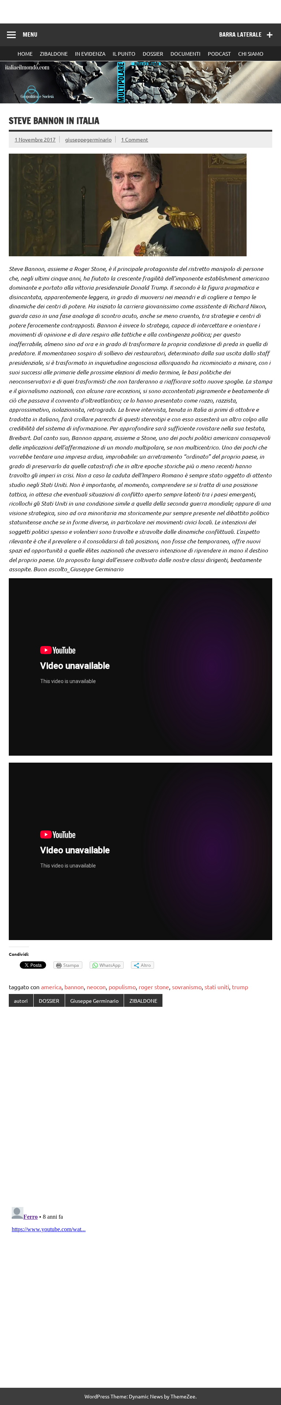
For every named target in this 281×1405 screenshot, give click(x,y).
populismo (122, 986)
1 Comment (134, 139)
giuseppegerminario (88, 139)
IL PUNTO (124, 53)
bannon (74, 986)
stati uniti (217, 986)
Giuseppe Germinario (94, 1000)
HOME (25, 53)
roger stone (154, 986)
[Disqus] (140, 1107)
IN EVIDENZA (90, 53)
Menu (30, 34)
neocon (96, 986)
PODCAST (219, 53)
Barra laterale (240, 34)
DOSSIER (153, 53)
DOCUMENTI (186, 53)
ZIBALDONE (54, 53)
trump (240, 986)
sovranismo (187, 986)
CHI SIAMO (250, 53)
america (51, 986)
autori (21, 1000)
